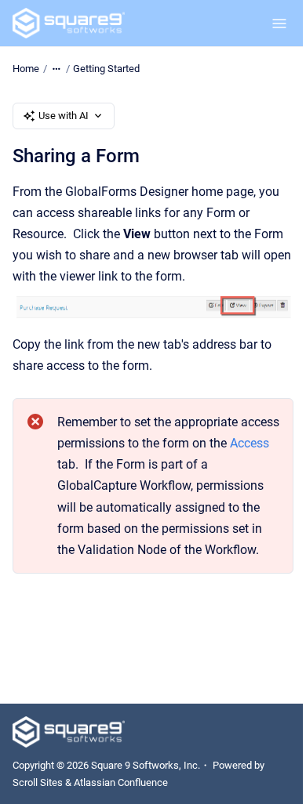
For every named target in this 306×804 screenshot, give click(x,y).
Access (249, 443)
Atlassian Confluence (121, 782)
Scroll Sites (38, 782)
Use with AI (63, 115)
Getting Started (106, 68)
